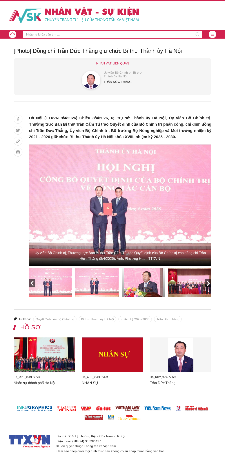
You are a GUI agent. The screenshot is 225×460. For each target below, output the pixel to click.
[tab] (50, 282)
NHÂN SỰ (90, 383)
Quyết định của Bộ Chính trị (55, 319)
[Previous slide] (32, 283)
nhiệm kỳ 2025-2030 (135, 319)
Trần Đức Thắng (167, 319)
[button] (212, 34)
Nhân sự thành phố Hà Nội (35, 383)
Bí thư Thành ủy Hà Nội (97, 319)
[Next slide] (208, 283)
